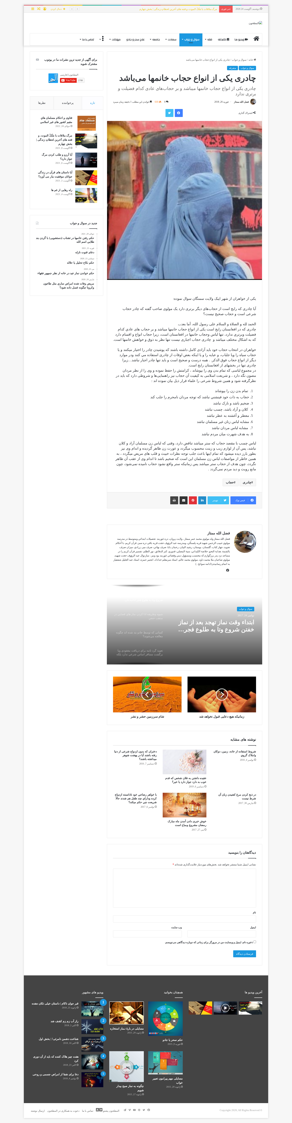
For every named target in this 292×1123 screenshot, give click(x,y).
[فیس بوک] (179, 113)
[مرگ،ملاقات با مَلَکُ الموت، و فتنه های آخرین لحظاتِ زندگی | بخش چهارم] (86, 140)
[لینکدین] (202, 500)
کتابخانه (222, 39)
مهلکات (116, 39)
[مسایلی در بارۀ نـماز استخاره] (126, 1013)
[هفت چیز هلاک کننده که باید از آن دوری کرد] (92, 1062)
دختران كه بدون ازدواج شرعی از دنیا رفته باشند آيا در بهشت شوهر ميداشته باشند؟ (135, 755)
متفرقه (232, 68)
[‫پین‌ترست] (193, 500)
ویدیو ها (240, 39)
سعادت (172, 39)
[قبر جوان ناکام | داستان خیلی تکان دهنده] (92, 1008)
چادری (247, 482)
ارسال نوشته (38, 1110)
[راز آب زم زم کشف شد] (92, 1026)
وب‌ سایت (176, 927)
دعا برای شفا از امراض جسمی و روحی (55, 1074)
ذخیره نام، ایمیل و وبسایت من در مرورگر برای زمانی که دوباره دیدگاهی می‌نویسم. (209, 942)
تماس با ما (88, 39)
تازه (92, 102)
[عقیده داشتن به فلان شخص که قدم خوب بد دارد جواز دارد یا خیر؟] (184, 762)
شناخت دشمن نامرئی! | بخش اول (58, 1038)
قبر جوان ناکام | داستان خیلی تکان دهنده (55, 1003)
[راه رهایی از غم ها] (86, 195)
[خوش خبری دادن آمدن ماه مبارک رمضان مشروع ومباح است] (184, 805)
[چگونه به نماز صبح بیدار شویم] (126, 1066)
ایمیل (253, 927)
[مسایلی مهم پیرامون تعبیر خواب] (165, 1062)
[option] (184, 624)
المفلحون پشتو (110, 1110)
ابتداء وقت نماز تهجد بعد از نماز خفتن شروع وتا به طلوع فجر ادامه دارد (216, 626)
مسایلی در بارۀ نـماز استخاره (127, 1028)
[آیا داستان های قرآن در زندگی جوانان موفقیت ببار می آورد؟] (86, 177)
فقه (209, 39)
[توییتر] (169, 113)
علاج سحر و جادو (135, 39)
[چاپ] (174, 500)
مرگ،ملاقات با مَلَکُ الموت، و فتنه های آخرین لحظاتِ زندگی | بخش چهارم (54, 139)
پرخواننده (67, 102)
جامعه (156, 39)
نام (254, 912)
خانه (251, 59)
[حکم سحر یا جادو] (165, 1018)
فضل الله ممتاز (241, 101)
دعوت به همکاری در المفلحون (63, 1110)
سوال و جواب (191, 39)
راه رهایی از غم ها (61, 190)
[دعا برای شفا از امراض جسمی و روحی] (92, 1079)
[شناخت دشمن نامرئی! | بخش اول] (92, 1044)
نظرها (41, 102)
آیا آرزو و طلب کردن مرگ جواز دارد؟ (197, 9)
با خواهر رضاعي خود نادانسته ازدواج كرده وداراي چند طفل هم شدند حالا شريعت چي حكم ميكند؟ (136, 798)
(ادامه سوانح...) (203, 563)
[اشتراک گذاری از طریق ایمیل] (184, 500)
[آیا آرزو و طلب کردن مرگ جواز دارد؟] (86, 160)
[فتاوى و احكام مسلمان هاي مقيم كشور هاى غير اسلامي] (86, 123)
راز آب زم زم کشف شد (64, 1021)
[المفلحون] (255, 23)
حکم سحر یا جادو (173, 1039)
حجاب (230, 482)
